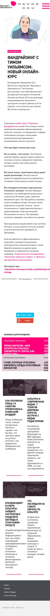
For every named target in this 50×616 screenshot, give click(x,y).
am (32, 4)
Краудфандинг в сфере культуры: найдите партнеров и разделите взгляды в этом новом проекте (14, 514)
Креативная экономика (15, 341)
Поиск (6, 585)
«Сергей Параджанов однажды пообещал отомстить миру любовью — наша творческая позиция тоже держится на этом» (24, 366)
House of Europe (10, 595)
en (19, 4)
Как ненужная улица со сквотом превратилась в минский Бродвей (13, 407)
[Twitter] (25, 313)
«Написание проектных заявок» (18, 256)
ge (23, 8)
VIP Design (19, 607)
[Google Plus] (25, 319)
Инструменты (14, 51)
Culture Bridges (10, 592)
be (37, 4)
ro (28, 8)
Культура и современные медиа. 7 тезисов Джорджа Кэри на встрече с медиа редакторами (35, 410)
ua (32, 8)
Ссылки (7, 588)
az (28, 4)
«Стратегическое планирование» (29, 254)
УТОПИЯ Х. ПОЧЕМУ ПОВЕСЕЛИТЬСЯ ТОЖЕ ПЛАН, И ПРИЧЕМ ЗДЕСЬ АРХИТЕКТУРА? (19, 349)
